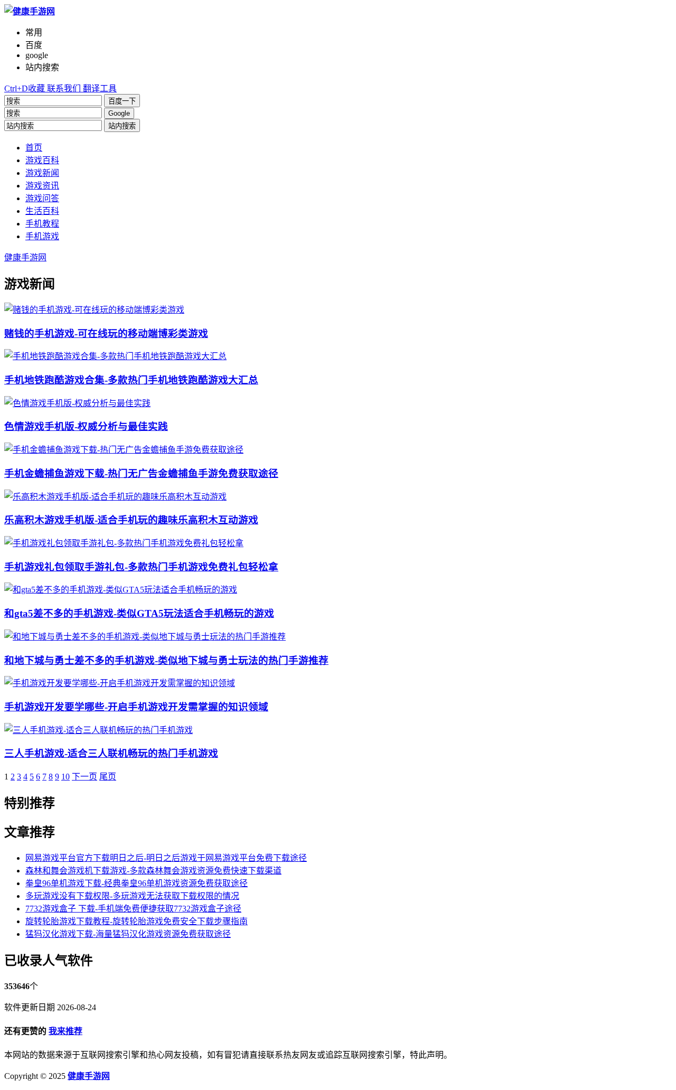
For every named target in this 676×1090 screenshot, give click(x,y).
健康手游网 (25, 257)
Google (119, 113)
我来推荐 (65, 1031)
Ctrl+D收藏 (24, 88)
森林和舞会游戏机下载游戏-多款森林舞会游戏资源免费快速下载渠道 (153, 870)
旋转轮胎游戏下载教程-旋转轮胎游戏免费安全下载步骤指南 (136, 921)
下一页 (84, 776)
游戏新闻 (42, 172)
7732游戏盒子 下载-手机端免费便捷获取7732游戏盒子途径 (133, 908)
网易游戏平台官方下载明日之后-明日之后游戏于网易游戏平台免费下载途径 (166, 857)
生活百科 (42, 210)
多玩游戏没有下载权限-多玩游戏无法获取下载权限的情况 (132, 895)
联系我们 (63, 88)
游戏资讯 (42, 185)
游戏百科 (42, 160)
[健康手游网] (29, 11)
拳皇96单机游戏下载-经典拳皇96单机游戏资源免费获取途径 (136, 883)
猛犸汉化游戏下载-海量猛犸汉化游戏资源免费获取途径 (128, 933)
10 (65, 776)
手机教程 (42, 223)
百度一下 (122, 101)
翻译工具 (99, 88)
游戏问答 (42, 198)
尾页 (107, 776)
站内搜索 (122, 126)
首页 (33, 147)
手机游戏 (42, 236)
